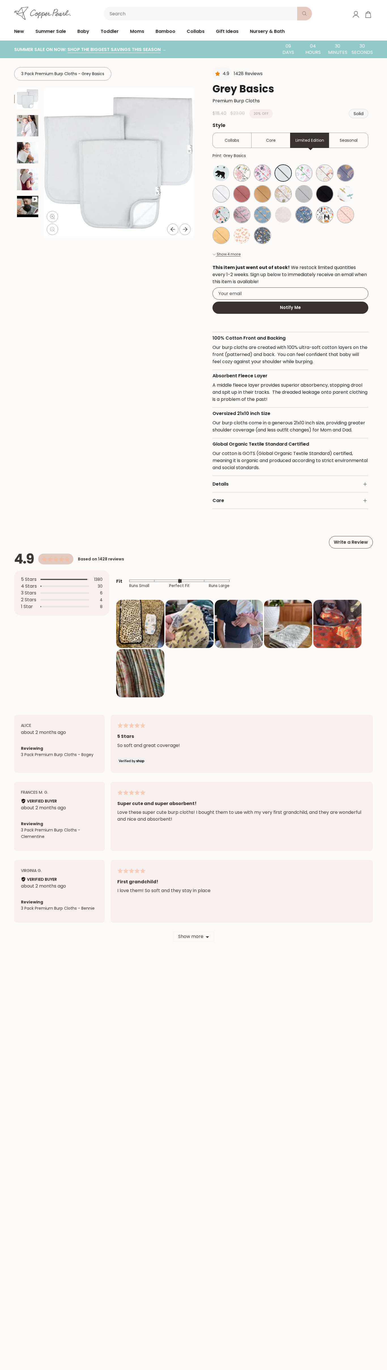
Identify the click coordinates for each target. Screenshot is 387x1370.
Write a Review (351, 542)
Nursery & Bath (267, 31)
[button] (140, 624)
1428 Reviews (248, 73)
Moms (137, 31)
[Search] (304, 13)
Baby (83, 31)
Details (220, 484)
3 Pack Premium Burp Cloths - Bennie (58, 908)
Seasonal (349, 140)
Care (218, 500)
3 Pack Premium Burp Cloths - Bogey (57, 754)
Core (271, 140)
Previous (172, 229)
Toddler (110, 31)
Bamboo (165, 31)
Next (185, 229)
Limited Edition (309, 140)
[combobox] (201, 13)
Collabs (196, 31)
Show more (190, 936)
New (19, 31)
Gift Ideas (227, 31)
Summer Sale (50, 31)
